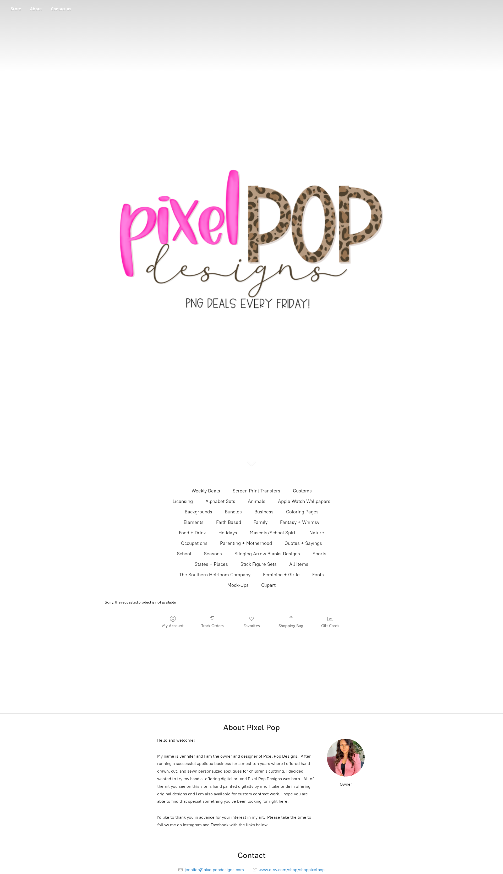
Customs (302, 491)
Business (264, 512)
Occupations (194, 543)
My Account (173, 625)
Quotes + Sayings (303, 543)
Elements (194, 522)
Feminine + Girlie (281, 575)
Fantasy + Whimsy (299, 522)
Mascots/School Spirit (273, 533)
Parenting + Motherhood (246, 543)
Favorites (251, 625)
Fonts (318, 575)
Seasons (213, 554)
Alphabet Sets (220, 501)
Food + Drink (192, 533)
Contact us (61, 8)
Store (15, 8)
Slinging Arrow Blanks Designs (267, 554)
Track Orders (212, 625)
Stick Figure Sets (258, 564)
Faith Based (228, 522)
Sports (319, 554)
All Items (298, 564)
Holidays (227, 533)
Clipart (268, 585)
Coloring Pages (302, 512)
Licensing (183, 501)
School (184, 554)
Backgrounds (198, 512)
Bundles (233, 512)
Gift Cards (330, 625)
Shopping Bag (290, 625)
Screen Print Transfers (256, 491)
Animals (256, 501)
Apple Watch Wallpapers (304, 501)
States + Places (211, 564)
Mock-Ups (238, 585)
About (36, 8)
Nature (316, 533)
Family (260, 522)
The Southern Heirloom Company (214, 575)
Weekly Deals (206, 491)
